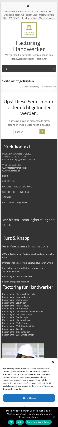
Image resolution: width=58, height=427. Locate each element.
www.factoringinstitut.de (14, 167)
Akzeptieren (29, 398)
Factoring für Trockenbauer (16, 331)
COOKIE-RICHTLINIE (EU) (15, 192)
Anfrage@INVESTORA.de (22, 159)
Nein (19, 422)
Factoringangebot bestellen (15, 281)
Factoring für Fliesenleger (15, 308)
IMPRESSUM (8, 181)
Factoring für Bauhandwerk (16, 297)
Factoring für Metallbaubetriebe (18, 326)
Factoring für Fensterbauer (15, 305)
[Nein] (54, 416)
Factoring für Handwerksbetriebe (19, 294)
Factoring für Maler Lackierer (17, 323)
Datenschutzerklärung (38, 422)
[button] (53, 362)
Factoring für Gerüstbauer (15, 317)
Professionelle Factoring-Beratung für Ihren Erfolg (27, 262)
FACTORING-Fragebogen (15, 202)
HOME (5, 176)
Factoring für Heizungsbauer (16, 320)
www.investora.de (11, 170)
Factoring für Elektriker (14, 302)
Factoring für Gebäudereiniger (17, 314)
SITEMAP (7, 197)
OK (11, 422)
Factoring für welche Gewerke (17, 276)
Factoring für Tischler (13, 328)
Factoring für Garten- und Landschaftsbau (23, 311)
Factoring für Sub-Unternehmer (18, 334)
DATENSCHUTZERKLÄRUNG (17, 186)
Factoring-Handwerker (29, 45)
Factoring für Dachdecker (15, 299)
